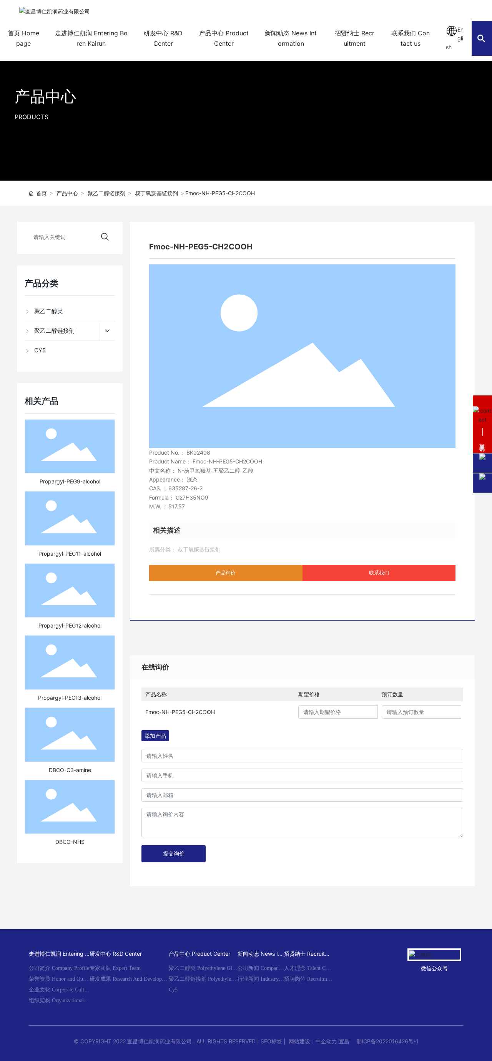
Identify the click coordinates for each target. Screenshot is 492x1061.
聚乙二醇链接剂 (106, 193)
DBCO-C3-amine (70, 770)
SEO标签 (271, 1041)
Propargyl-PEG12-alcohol (69, 625)
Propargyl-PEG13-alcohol (69, 697)
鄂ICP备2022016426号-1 (387, 1041)
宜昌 (344, 1041)
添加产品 (155, 735)
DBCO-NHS (70, 842)
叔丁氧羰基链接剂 (156, 193)
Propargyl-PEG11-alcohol (69, 553)
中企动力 (326, 1041)
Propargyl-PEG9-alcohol (70, 481)
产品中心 (45, 96)
